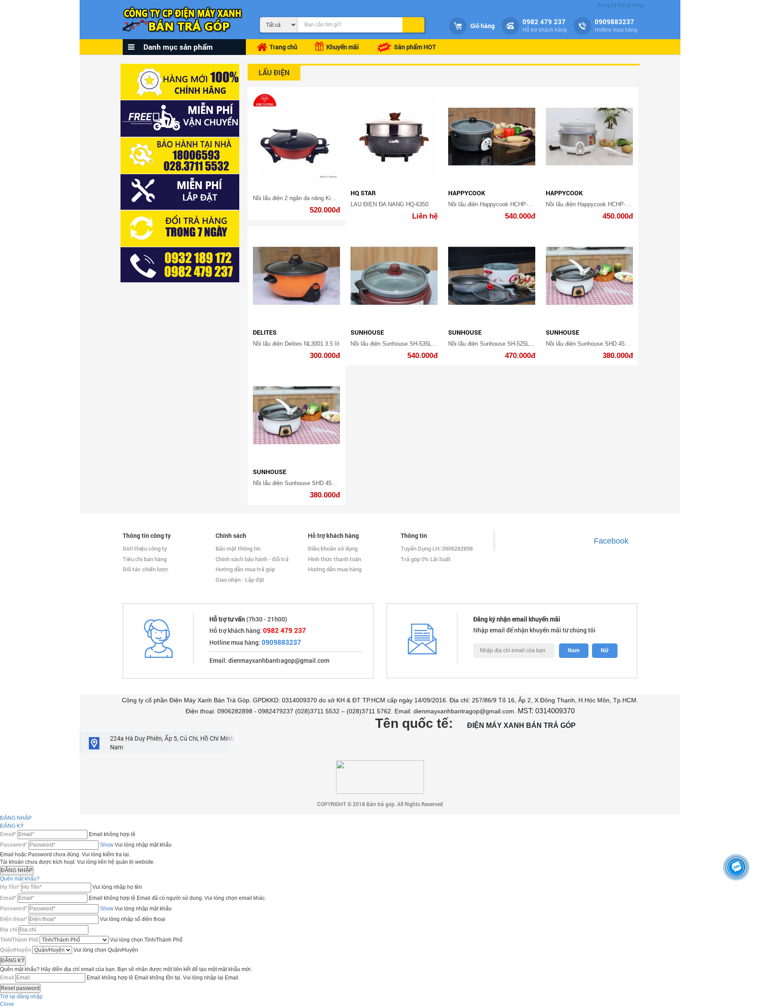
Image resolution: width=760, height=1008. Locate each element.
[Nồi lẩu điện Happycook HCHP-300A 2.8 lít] (491, 137)
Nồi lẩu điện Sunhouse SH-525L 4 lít (494, 343)
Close (7, 1004)
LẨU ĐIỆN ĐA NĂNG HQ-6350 (389, 204)
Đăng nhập (631, 4)
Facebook (611, 541)
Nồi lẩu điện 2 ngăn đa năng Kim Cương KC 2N (313, 198)
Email (7, 978)
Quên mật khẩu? (20, 879)
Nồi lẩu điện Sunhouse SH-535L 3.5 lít (399, 343)
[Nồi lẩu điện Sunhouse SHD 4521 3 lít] (589, 276)
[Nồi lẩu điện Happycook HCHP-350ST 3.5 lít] (589, 137)
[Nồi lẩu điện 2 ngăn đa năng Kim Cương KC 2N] (296, 137)
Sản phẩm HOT (414, 47)
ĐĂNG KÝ (12, 826)
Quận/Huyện (15, 950)
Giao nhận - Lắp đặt (240, 580)
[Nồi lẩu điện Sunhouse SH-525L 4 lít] (491, 276)
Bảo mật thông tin (238, 548)
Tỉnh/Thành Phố (19, 940)
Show (106, 845)
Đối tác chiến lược (145, 569)
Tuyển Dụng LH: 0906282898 (437, 548)
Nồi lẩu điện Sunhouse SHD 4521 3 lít (594, 343)
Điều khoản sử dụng (333, 548)
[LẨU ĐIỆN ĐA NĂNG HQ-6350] (394, 137)
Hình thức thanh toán (334, 559)
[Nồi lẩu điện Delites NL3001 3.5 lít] (296, 276)
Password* (13, 845)
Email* (8, 834)
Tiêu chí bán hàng (145, 559)
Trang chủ (283, 47)
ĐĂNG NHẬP (16, 818)
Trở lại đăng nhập (21, 996)
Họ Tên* (10, 887)
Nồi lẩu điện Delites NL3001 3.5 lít (296, 343)
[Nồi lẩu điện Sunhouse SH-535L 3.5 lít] (394, 276)
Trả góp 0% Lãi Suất (426, 559)
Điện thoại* (13, 919)
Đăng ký (606, 4)
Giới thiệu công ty (145, 548)
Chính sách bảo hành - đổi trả (252, 559)
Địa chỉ (8, 930)
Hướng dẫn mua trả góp (245, 569)
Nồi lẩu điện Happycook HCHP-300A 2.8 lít (502, 204)
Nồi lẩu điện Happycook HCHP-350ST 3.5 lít (602, 204)
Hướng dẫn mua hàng (335, 569)
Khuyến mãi (341, 47)
